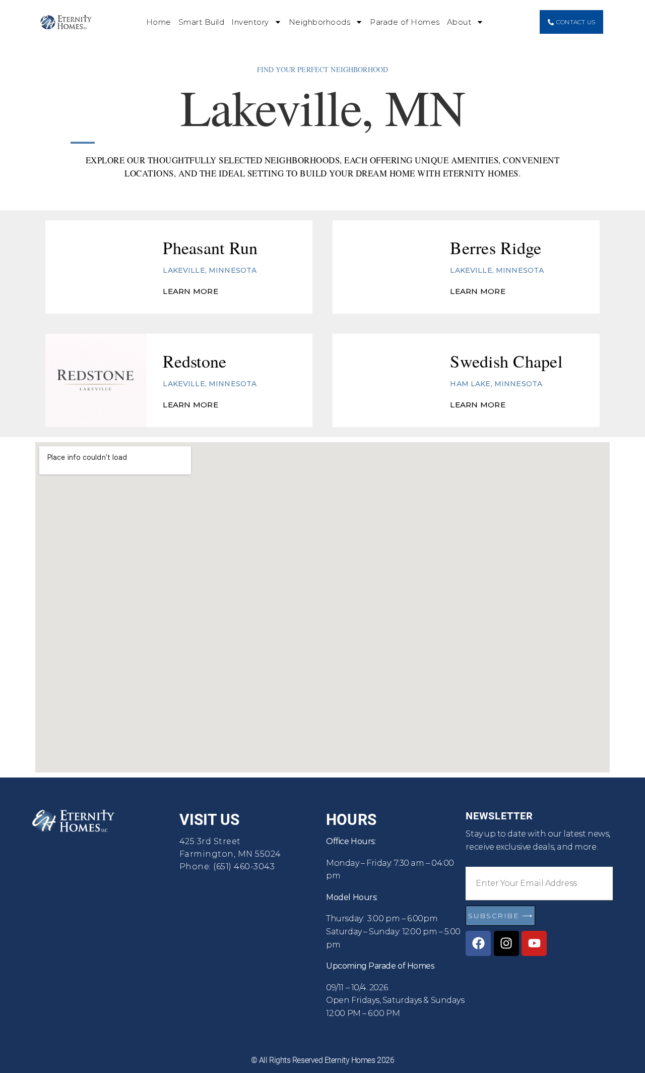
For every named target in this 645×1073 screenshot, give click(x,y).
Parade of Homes (405, 22)
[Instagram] (506, 943)
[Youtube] (534, 943)
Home (158, 22)
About (459, 22)
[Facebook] (478, 943)
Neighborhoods (320, 22)
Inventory (250, 22)
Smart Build (201, 22)
